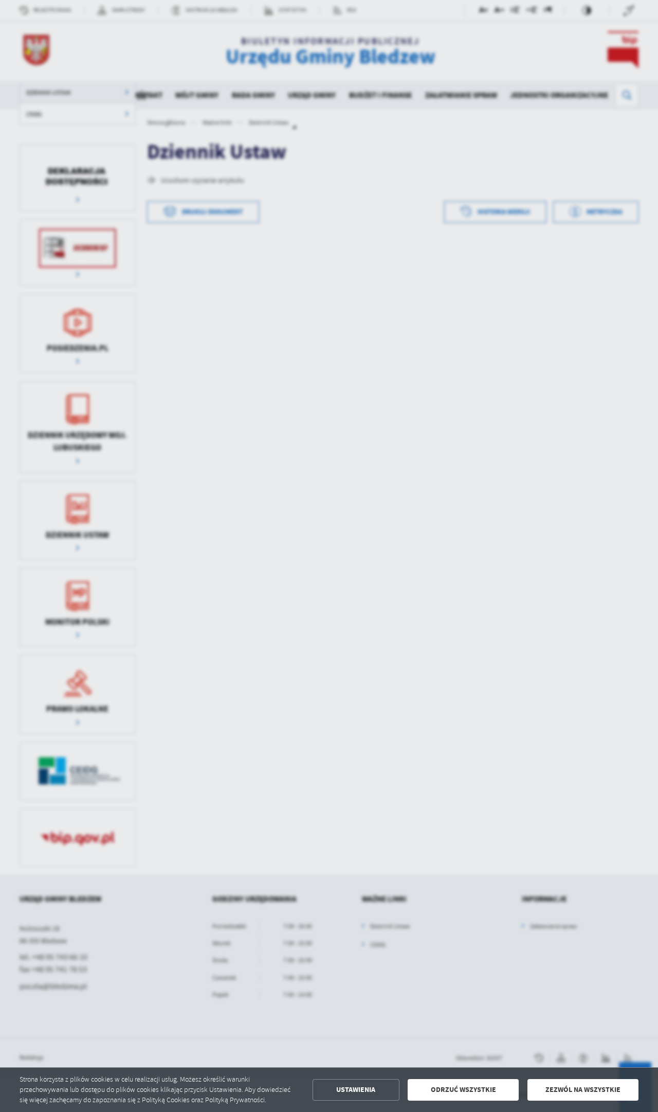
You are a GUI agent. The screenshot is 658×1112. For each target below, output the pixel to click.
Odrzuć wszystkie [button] (463, 1090)
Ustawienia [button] (355, 1090)
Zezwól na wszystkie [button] (582, 1090)
